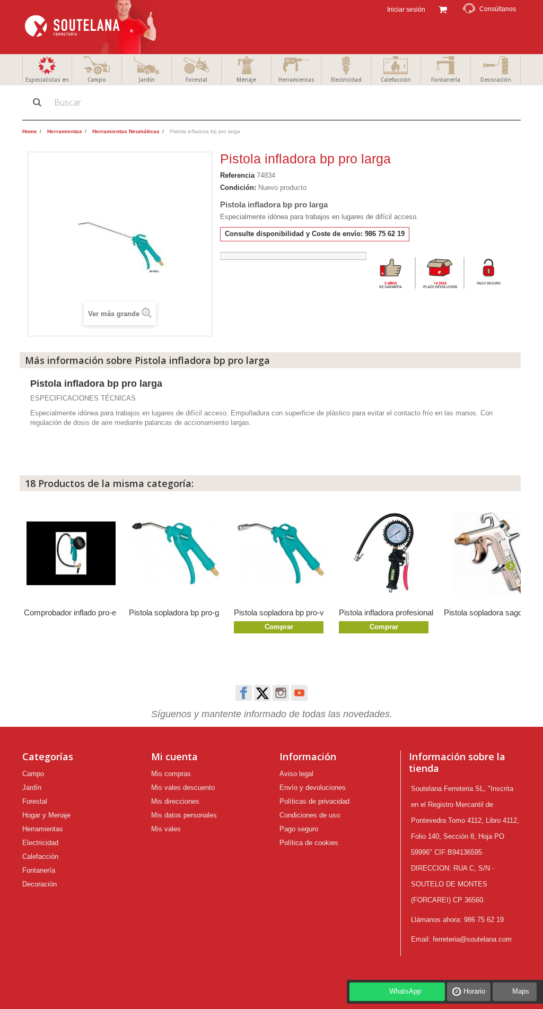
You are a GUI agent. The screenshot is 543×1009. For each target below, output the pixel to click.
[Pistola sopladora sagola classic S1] (491, 553)
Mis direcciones (175, 801)
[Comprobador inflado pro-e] (71, 553)
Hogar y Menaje (46, 815)
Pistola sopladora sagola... (489, 612)
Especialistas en (47, 79)
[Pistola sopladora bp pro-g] (176, 553)
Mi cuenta (174, 756)
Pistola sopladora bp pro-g (174, 612)
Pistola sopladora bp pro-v (279, 612)
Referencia (237, 175)
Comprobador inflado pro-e (70, 612)
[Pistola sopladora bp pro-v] (281, 553)
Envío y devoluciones (312, 787)
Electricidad (346, 79)
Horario (474, 991)
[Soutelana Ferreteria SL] (92, 27)
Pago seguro (298, 829)
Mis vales (166, 829)
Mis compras (171, 774)
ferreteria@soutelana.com (472, 939)
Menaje (246, 79)
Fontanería (445, 79)
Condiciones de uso (309, 815)
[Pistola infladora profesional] (386, 553)
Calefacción (396, 79)
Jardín (147, 79)
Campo (96, 79)
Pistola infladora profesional (386, 612)
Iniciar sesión (405, 9)
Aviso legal (296, 774)
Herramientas (296, 79)
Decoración (495, 79)
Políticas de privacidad (314, 801)
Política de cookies (308, 843)
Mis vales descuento (183, 787)
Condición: (238, 188)
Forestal (196, 79)
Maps (520, 991)
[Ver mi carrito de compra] (442, 8)
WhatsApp (405, 991)
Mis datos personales (184, 815)
